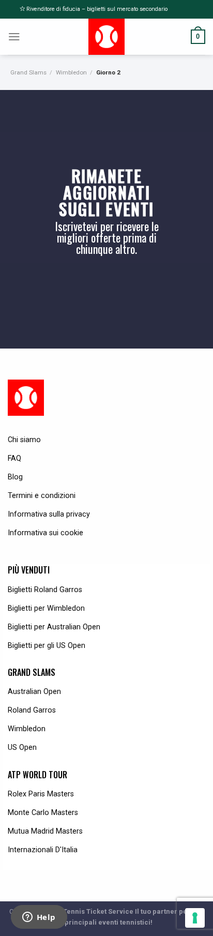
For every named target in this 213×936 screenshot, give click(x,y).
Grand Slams (28, 72)
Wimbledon (71, 72)
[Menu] (14, 37)
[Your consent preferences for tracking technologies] (195, 918)
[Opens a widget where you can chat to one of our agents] (38, 918)
